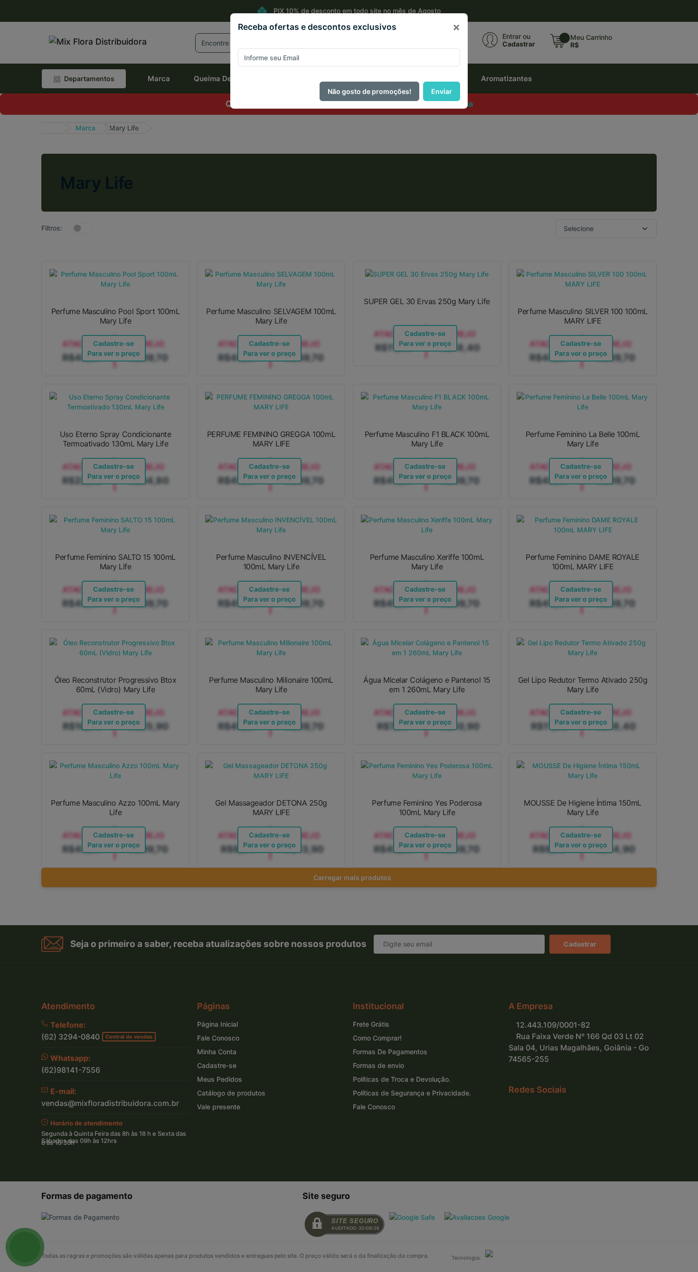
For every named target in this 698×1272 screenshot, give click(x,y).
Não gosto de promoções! (369, 91)
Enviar (441, 91)
